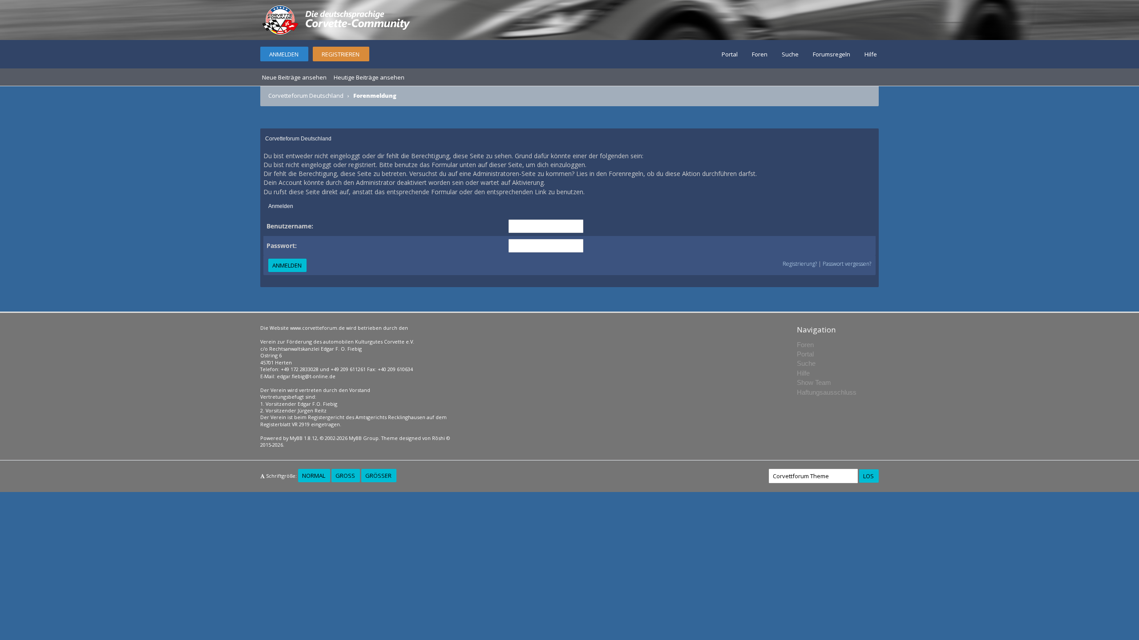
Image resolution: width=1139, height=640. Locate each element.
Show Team (814, 382)
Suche (790, 54)
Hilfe (870, 54)
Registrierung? (800, 264)
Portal (730, 54)
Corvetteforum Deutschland (305, 96)
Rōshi (438, 438)
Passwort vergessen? (847, 264)
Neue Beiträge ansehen (294, 77)
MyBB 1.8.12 (303, 438)
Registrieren (340, 54)
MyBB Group (364, 438)
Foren (759, 54)
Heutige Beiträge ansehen (369, 77)
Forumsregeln (831, 54)
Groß (345, 476)
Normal (313, 476)
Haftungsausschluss (826, 392)
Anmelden (284, 54)
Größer (378, 476)
